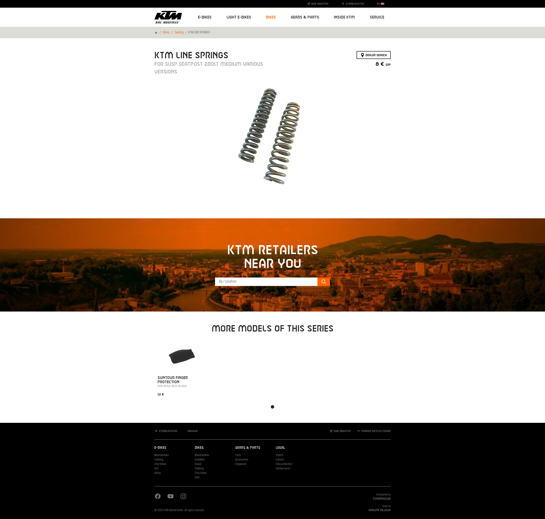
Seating (179, 32)
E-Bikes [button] (205, 17)
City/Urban (160, 464)
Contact (280, 459)
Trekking (158, 459)
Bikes (166, 32)
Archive (192, 431)
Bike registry (319, 4)
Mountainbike (161, 455)
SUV (156, 468)
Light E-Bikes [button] (239, 17)
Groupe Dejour (380, 510)
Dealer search (376, 55)
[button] (272, 407)
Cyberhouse (382, 499)
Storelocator (354, 4)
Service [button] (377, 17)
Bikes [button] (271, 17)
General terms (283, 468)
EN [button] (379, 4)
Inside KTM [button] (344, 17)
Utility (157, 473)
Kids (197, 477)
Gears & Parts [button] (305, 17)
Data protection (284, 464)
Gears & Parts (247, 447)
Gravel (198, 464)
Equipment (240, 464)
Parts (238, 455)
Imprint (279, 455)
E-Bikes (160, 447)
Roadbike (200, 459)
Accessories (241, 459)
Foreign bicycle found (376, 431)
